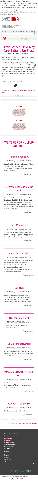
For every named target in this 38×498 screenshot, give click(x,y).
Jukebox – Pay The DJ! (19, 403)
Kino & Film (7, 449)
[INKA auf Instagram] (11, 31)
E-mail (3, 85)
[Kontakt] (3, 31)
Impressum (25, 479)
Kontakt (6, 457)
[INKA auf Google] (21, 31)
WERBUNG (19, 106)
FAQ (5, 462)
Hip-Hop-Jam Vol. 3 (19, 317)
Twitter (15, 85)
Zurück (19, 96)
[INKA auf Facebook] (6, 31)
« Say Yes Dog (10, 90)
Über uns (6, 455)
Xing (27, 85)
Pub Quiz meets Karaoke (19, 343)
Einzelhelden (8, 438)
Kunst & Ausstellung (10, 444)
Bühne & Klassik (9, 442)
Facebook (11, 85)
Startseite (8, 479)
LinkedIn (23, 85)
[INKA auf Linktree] (35, 31)
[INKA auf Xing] (24, 31)
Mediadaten (7, 459)
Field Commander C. (19, 156)
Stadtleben (7, 451)
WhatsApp (7, 85)
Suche (13, 479)
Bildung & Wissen (9, 447)
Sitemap (19, 479)
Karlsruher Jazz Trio (19, 253)
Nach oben (19, 464)
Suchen (35, 34)
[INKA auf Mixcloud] (17, 31)
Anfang (3, 90)
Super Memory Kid (19, 224)
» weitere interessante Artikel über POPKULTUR (22, 423)
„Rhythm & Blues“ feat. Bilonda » (26, 90)
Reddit (19, 85)
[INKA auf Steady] (32, 31)
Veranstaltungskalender (11, 434)
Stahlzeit (19, 287)
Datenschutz (33, 479)
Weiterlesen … (29, 174)
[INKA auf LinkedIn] (27, 31)
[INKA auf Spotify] (14, 31)
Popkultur (10, 161)
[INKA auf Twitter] (8, 31)
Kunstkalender (8, 436)
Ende (3, 92)
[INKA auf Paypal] (29, 31)
